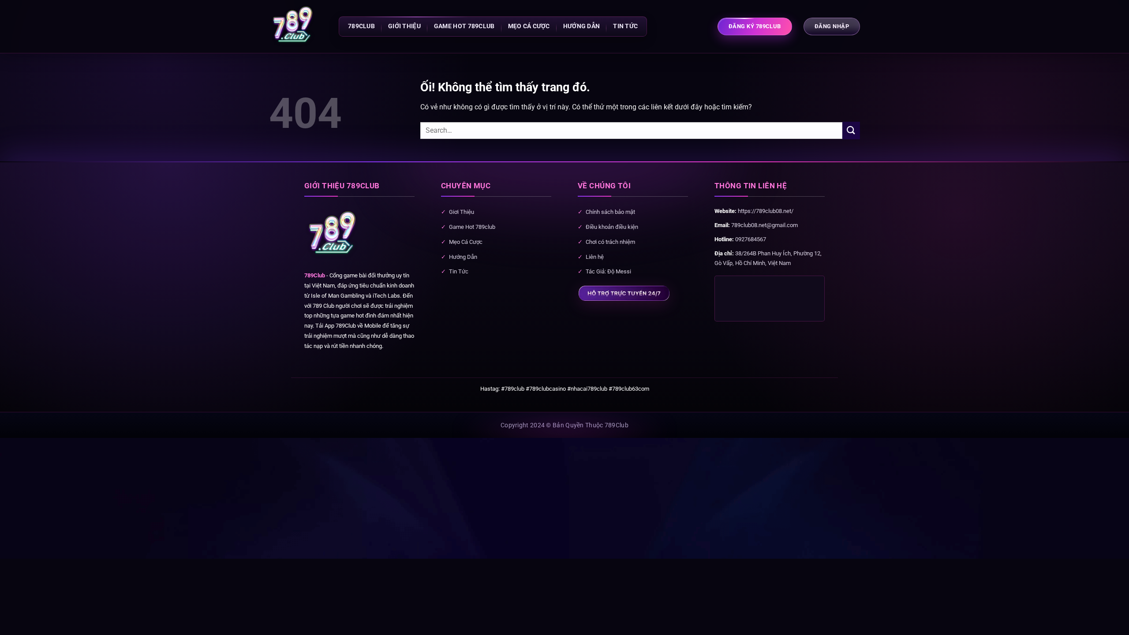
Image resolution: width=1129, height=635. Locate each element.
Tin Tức (458, 271)
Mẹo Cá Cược (529, 26)
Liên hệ (595, 257)
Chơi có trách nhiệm (610, 242)
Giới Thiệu (404, 26)
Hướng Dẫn (581, 26)
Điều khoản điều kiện (612, 227)
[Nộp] (851, 130)
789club (361, 26)
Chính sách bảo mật (610, 212)
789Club (314, 275)
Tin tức (625, 26)
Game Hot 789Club (464, 26)
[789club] (293, 26)
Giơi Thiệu (461, 212)
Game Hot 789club (472, 227)
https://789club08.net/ (765, 211)
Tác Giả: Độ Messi (608, 271)
